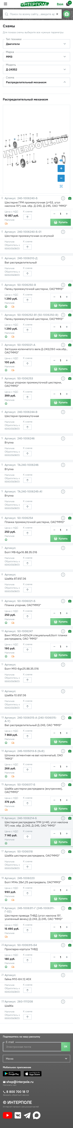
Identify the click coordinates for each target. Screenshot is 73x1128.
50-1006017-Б (26, 784)
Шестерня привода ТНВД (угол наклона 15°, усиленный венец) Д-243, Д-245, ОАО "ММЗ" (34, 917)
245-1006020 (26, 878)
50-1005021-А (26, 345)
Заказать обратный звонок (16, 1095)
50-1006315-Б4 (27, 945)
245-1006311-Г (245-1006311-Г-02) (30, 909)
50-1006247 (25, 631)
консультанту (12, 248)
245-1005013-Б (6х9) (30, 751)
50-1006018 (25, 851)
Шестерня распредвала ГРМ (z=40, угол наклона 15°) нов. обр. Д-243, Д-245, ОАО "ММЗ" (36, 823)
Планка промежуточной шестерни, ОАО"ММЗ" (35, 522)
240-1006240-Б (27, 198)
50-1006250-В (26, 285)
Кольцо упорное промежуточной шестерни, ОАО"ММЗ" (33, 384)
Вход (60, 4)
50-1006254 (25, 518)
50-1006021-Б (26, 601)
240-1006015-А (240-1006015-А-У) (31, 719)
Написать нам (9, 1085)
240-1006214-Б (27, 818)
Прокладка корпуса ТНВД (21, 949)
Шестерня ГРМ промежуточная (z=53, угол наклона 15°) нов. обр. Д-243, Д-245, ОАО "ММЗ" (36, 204)
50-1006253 (25, 378)
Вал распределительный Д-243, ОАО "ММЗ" (33, 725)
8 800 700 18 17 (17, 1092)
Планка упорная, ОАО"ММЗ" (23, 605)
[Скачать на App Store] (33, 1073)
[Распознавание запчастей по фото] (66, 14)
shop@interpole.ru (19, 1082)
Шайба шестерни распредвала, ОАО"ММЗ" (32, 855)
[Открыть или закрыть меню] (5, 4)
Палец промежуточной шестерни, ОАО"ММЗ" (34, 289)
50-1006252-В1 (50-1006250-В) (37, 315)
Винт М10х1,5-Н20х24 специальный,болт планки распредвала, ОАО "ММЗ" (36, 636)
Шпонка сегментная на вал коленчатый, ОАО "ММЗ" (34, 756)
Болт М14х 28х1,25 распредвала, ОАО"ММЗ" (33, 882)
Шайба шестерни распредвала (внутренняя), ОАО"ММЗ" (34, 790)
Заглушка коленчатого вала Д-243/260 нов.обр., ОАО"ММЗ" (36, 350)
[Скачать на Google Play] (12, 1073)
